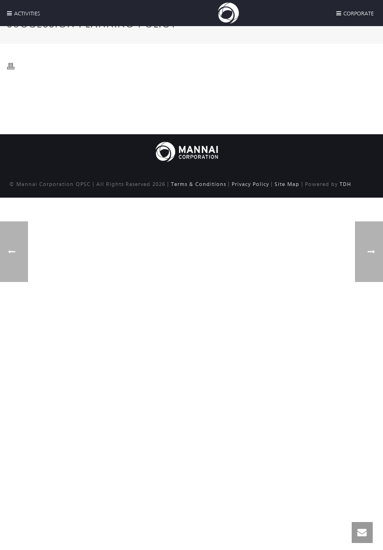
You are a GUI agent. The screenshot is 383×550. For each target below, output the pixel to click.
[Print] (15, 65)
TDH (345, 184)
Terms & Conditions (198, 184)
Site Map (287, 184)
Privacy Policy (250, 184)
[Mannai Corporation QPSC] (187, 151)
